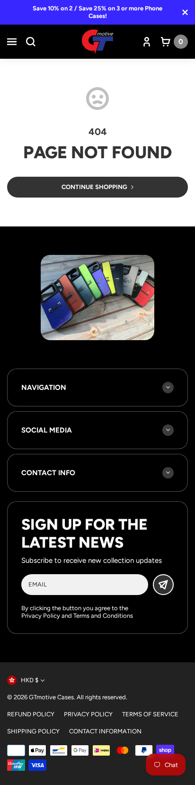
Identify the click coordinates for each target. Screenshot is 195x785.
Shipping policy (33, 731)
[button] (12, 42)
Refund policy (30, 714)
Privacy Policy (40, 615)
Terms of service (150, 714)
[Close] (185, 12)
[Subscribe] (163, 584)
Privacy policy (88, 714)
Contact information (105, 731)
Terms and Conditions (103, 615)
